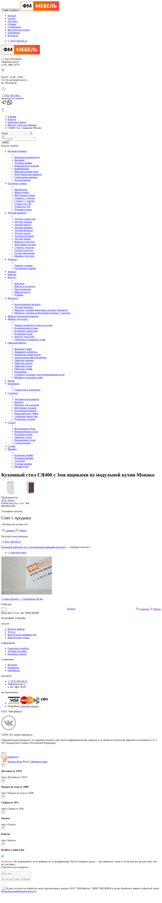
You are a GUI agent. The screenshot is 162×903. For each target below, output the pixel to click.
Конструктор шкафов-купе (22, 634)
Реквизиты (13, 667)
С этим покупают (17, 552)
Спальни (13, 393)
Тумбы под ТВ (22, 206)
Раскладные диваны (25, 268)
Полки (11, 380)
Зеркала (12, 271)
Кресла (12, 277)
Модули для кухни (24, 336)
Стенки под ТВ (22, 203)
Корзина (12, 761)
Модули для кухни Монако (22, 125)
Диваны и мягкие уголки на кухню (33, 325)
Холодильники (22, 180)
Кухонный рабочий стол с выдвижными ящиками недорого (33, 547)
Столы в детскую (23, 250)
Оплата (12, 18)
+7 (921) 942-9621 (10, 95)
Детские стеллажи (24, 236)
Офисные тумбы (23, 369)
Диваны (13, 259)
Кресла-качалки (22, 289)
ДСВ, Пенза (7, 500)
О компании (14, 27)
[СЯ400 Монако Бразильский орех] (30, 494)
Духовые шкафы (23, 163)
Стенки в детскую (24, 247)
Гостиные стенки (18, 183)
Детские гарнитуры (25, 219)
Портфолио (14, 32)
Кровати (19, 402)
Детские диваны (23, 221)
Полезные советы (17, 654)
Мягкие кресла (22, 292)
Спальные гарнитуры (26, 416)
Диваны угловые (23, 265)
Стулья (11, 446)
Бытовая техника (17, 151)
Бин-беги (19, 283)
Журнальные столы (24, 428)
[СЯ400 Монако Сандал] (11, 494)
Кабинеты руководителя (27, 354)
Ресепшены (20, 371)
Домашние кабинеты (25, 351)
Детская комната (17, 212)
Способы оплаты (29, 706)
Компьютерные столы (26, 431)
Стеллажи (19, 461)
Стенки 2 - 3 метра (24, 198)
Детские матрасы (23, 230)
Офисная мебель (17, 342)
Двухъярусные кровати (26, 399)
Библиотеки (20, 189)
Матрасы (13, 298)
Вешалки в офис (23, 349)
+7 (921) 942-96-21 (17, 41)
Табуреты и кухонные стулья (29, 339)
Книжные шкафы (23, 455)
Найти (5, 142)
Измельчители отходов (26, 165)
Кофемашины (21, 168)
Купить (71, 608)
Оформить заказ (38, 761)
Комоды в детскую (24, 241)
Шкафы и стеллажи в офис (28, 377)
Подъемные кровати (25, 410)
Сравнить (10, 530)
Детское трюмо (22, 239)
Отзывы (12, 24)
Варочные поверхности (27, 157)
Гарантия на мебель (18, 648)
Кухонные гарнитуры (26, 331)
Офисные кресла (23, 363)
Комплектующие (17, 122)
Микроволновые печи (26, 171)
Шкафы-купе (21, 466)
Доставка (13, 21)
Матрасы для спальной (26, 405)
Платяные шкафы (23, 458)
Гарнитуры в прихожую (27, 389)
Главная (12, 116)
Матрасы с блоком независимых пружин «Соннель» (42, 313)
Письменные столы (24, 440)
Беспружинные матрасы (27, 304)
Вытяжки (19, 160)
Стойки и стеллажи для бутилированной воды (39, 374)
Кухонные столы (23, 333)
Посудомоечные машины (28, 174)
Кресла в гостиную (24, 286)
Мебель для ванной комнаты (23, 316)
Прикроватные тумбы (26, 413)
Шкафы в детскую (24, 256)
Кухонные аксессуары (26, 328)
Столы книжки (22, 443)
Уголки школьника (24, 253)
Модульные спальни (25, 407)
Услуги (11, 632)
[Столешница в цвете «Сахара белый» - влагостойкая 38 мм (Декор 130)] (26, 593)
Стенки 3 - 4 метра (24, 201)
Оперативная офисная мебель (30, 357)
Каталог (12, 15)
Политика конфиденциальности (18, 748)
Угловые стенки (23, 209)
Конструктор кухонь (19, 29)
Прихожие (14, 383)
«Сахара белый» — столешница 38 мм (22, 599)
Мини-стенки (21, 192)
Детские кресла (22, 224)
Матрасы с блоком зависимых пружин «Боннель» (41, 310)
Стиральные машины (25, 177)
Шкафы (12, 449)
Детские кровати (23, 227)
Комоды (12, 274)
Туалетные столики (24, 419)
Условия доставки (17, 651)
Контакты (13, 35)
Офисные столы (23, 366)
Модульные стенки (24, 195)
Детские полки (22, 233)
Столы (12, 422)
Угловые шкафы (23, 463)
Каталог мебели (16, 629)
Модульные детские (25, 244)
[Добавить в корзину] (4, 609)
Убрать (23, 530)
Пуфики (18, 295)
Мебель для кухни (18, 319)
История (12, 664)
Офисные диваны (24, 360)
